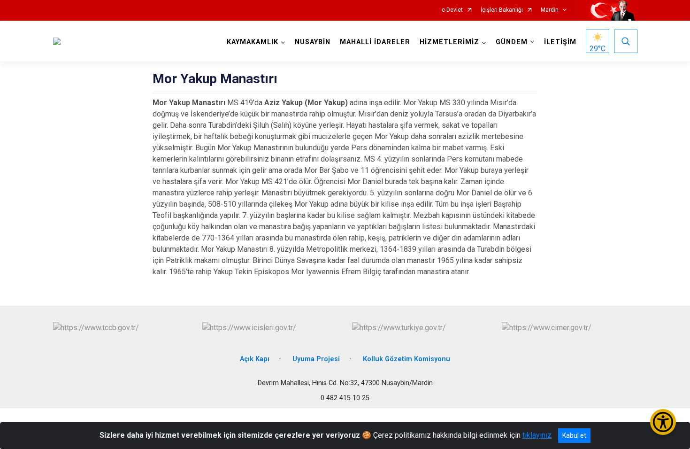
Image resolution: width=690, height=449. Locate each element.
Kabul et (574, 435)
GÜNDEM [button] (512, 42)
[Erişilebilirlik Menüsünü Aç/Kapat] (663, 422)
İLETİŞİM (560, 42)
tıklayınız (537, 435)
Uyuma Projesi (316, 359)
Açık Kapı (254, 359)
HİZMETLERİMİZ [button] (449, 42)
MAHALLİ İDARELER (375, 42)
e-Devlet (452, 10)
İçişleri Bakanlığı (502, 10)
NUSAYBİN (312, 42)
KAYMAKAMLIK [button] (252, 42)
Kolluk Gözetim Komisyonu (406, 359)
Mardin (550, 10)
